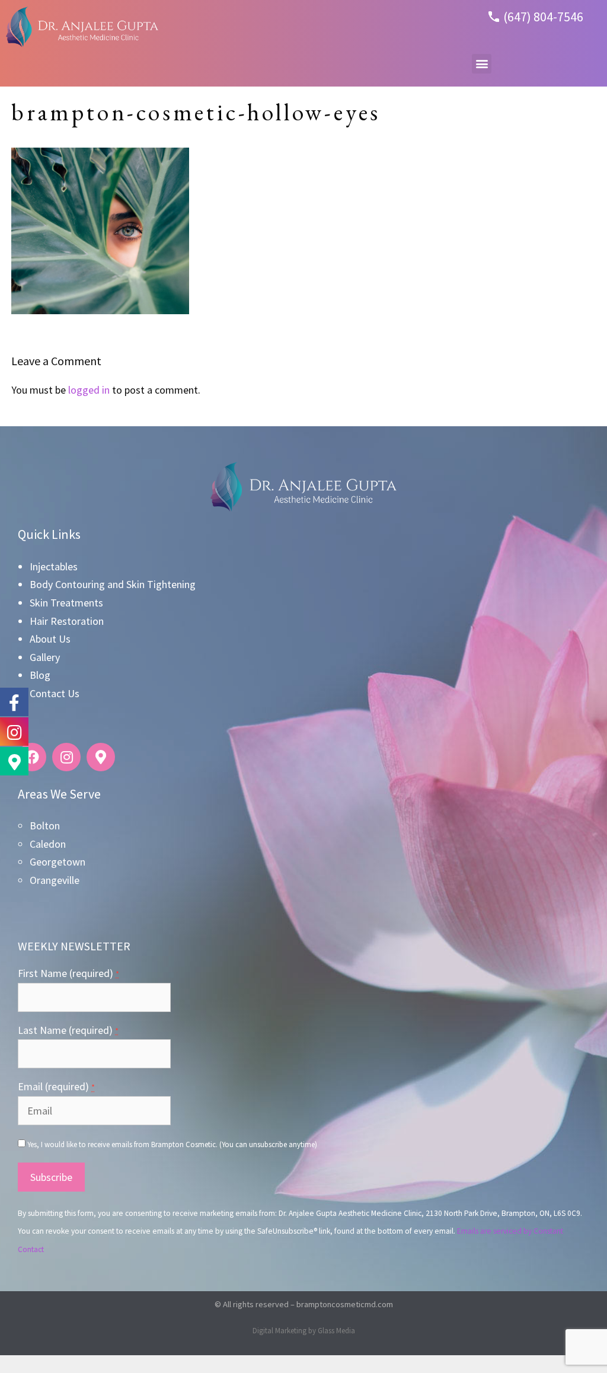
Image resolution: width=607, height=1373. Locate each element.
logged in (89, 390)
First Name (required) (68, 973)
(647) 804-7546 (543, 16)
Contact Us (54, 693)
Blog (40, 675)
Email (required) (56, 1086)
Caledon (48, 844)
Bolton (45, 825)
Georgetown (57, 861)
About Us (50, 639)
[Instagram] (66, 757)
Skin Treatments (66, 602)
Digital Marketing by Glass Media (304, 1331)
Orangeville (54, 880)
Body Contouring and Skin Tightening (113, 584)
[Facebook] (32, 757)
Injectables (54, 566)
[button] (481, 64)
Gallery (45, 657)
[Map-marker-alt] (101, 757)
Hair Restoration (67, 621)
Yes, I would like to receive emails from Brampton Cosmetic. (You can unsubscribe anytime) (171, 1144)
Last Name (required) (68, 1030)
